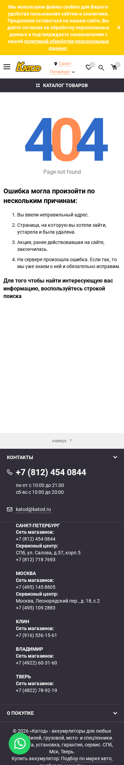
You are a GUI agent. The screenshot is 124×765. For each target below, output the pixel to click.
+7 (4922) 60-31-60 (36, 662)
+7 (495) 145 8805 (35, 587)
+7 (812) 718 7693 (35, 559)
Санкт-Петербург (61, 67)
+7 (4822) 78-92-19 (36, 690)
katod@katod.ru (33, 509)
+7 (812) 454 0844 (35, 538)
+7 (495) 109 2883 (35, 607)
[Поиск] (101, 67)
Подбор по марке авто (86, 758)
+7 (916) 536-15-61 (36, 635)
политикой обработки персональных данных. (66, 44)
